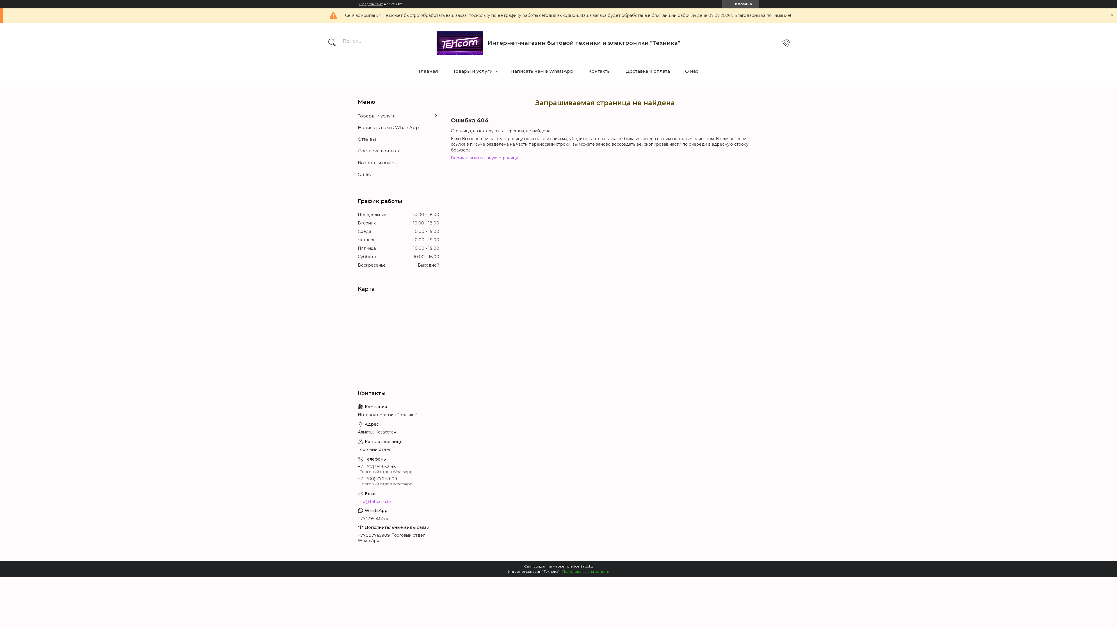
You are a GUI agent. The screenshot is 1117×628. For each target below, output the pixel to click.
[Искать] (332, 43)
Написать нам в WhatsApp (542, 71)
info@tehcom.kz (375, 501)
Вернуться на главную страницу (484, 157)
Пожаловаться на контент (585, 571)
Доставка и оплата (648, 71)
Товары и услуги (473, 71)
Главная (428, 71)
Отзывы (367, 139)
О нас (691, 71)
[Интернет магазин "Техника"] (460, 43)
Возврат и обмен (377, 162)
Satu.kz (586, 566)
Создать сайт (371, 4)
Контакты (599, 71)
